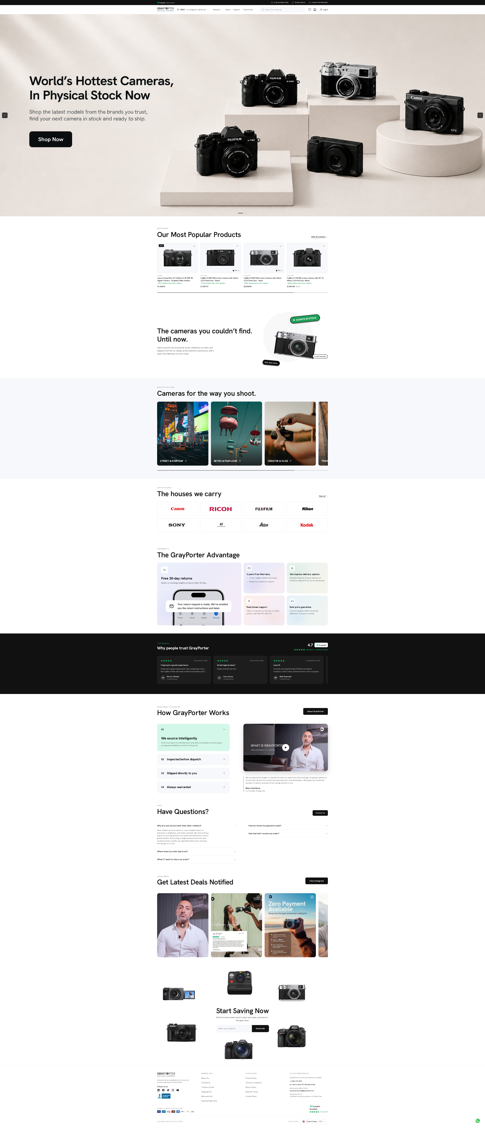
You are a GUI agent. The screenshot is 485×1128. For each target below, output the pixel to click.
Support (236, 9)
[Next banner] (480, 115)
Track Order (248, 9)
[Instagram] (173, 1090)
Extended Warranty (209, 1101)
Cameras (216, 9)
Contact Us (320, 813)
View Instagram (316, 881)
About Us (205, 1078)
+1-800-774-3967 (296, 1081)
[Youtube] (177, 1090)
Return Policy (251, 1087)
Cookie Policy (251, 1096)
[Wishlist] (309, 9)
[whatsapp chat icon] (478, 1121)
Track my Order (207, 1087)
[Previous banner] (5, 115)
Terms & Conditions (254, 1083)
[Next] (324, 259)
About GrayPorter (315, 711)
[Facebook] (163, 1090)
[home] (165, 9)
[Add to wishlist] (194, 246)
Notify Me (260, 1028)
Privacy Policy (251, 1078)
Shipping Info (206, 1092)
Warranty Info (207, 1096)
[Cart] (314, 9)
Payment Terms (252, 1092)
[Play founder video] (285, 747)
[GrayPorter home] (176, 1075)
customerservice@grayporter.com (302, 1091)
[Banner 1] (242, 115)
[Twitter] (168, 1090)
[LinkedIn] (158, 1090)
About (228, 9)
